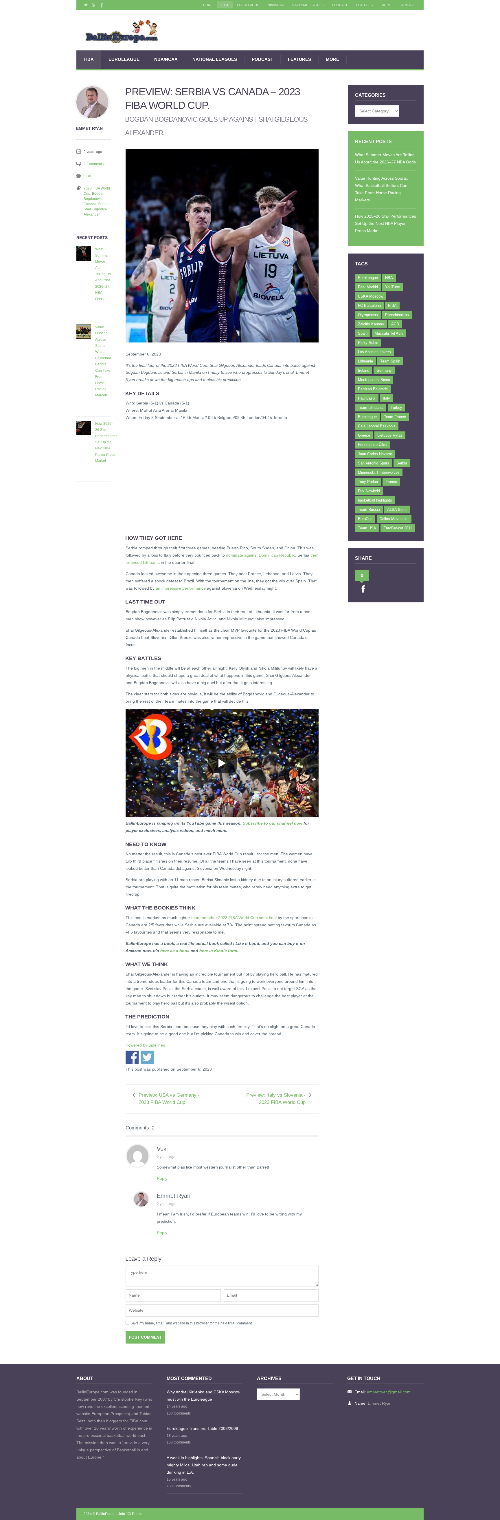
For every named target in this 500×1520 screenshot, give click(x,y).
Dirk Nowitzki (369, 491)
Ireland (363, 370)
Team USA (367, 528)
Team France (395, 417)
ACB (395, 324)
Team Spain (390, 361)
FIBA (224, 5)
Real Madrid (368, 287)
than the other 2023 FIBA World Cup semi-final (234, 917)
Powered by (145, 1045)
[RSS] (93, 5)
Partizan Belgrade (373, 389)
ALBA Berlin (397, 509)
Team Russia (369, 509)
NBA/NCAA (276, 5)
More (386, 5)
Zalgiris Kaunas (371, 324)
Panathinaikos (397, 315)
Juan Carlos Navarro (375, 454)
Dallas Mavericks (394, 519)
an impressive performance (181, 588)
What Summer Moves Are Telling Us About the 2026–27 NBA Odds (103, 274)
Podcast (340, 5)
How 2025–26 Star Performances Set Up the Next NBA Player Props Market (106, 442)
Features (364, 5)
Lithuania (365, 361)
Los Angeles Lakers (374, 352)
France (391, 482)
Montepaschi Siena (374, 380)
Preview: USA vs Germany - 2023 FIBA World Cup (169, 1098)
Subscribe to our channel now (272, 823)
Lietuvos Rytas (389, 435)
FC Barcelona (369, 305)
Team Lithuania (370, 407)
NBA (389, 278)
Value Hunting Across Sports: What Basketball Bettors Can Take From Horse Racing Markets (103, 361)
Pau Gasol (367, 398)
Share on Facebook (132, 1057)
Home (208, 5)
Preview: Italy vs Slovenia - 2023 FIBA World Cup (276, 1098)
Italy (386, 398)
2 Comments (94, 164)
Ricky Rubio (368, 342)
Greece (364, 435)
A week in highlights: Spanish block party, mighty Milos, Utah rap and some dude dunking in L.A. (204, 1465)
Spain (362, 333)
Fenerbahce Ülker (372, 444)
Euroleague (367, 417)
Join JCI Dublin (130, 1514)
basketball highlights (375, 500)
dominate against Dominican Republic (260, 555)
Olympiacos (368, 315)
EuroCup (365, 519)
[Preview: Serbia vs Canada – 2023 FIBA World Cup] (222, 347)
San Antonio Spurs (373, 463)
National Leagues (307, 5)
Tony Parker (368, 482)
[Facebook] (101, 5)
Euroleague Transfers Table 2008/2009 (202, 1428)
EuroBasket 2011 (397, 528)
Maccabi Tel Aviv (389, 333)
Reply (162, 1178)
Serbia (103, 204)
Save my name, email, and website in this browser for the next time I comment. (191, 1323)
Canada (90, 204)
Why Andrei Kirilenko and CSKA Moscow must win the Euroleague (203, 1395)
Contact (407, 5)
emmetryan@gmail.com (389, 1392)
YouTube (392, 287)
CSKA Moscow (370, 296)
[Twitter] (85, 5)
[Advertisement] (222, 480)
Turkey (396, 407)
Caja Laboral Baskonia (377, 426)
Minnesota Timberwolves (379, 472)
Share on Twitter (147, 1057)
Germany (384, 370)
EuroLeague (248, 5)
